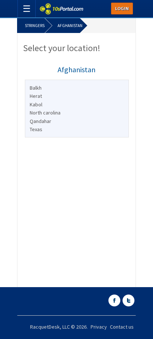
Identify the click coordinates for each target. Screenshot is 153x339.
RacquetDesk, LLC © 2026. (59, 326)
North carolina (45, 112)
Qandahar (40, 121)
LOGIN (122, 8)
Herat (36, 96)
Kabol (36, 104)
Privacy (99, 326)
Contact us (122, 326)
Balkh (36, 87)
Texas (36, 129)
